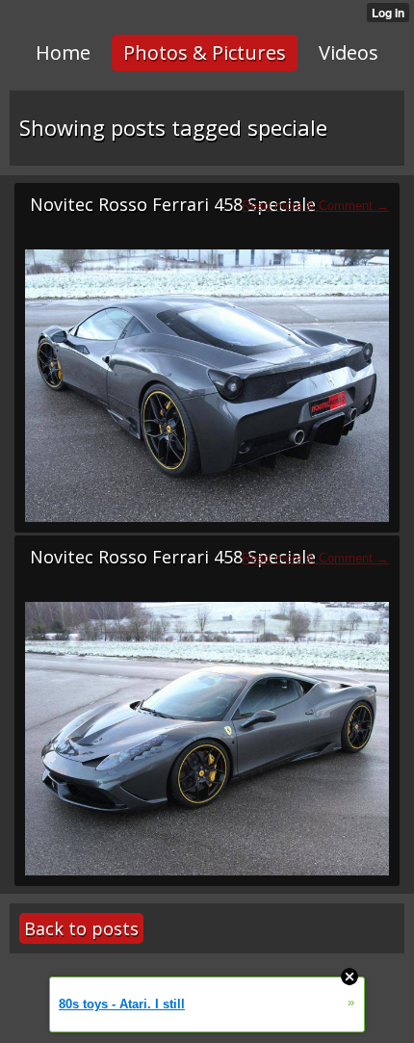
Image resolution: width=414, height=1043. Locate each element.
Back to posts (81, 928)
